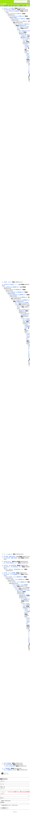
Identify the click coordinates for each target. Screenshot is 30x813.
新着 (10, 5)
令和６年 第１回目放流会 (10, 565)
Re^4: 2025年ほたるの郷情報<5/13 (17, 294)
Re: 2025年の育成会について (10, 562)
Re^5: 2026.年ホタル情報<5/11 (18, 18)
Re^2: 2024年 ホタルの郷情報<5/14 (14, 576)
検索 (13, 5)
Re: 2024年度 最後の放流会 (10, 558)
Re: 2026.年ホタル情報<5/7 (10, 9)
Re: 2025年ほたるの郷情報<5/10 (11, 287)
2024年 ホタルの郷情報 (9, 572)
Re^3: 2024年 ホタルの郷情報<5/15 (16, 579)
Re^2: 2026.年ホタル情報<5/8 (12, 11)
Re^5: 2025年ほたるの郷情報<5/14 (19, 297)
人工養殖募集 (7, 768)
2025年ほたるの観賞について (10, 284)
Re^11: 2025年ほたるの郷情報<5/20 (26, 320)
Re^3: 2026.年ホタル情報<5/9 (14, 13)
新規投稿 (6, 5)
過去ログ (16, 5)
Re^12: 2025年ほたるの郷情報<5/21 (27, 326)
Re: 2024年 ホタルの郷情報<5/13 (12, 574)
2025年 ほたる (7, 282)
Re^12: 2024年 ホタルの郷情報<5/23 (27, 610)
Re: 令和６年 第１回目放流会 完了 (12, 566)
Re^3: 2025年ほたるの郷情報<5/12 (16, 292)
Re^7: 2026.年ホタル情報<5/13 (22, 24)
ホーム (1, 5)
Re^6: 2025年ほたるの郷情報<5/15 (21, 300)
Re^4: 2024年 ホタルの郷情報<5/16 (18, 582)
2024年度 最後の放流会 (9, 556)
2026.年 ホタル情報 (9, 8)
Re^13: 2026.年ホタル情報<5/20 (28, 56)
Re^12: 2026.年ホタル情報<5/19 (27, 46)
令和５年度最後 (7, 763)
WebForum (15, 811)
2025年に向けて (7, 561)
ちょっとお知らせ (8, 554)
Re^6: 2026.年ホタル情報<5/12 (20, 21)
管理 (25, 5)
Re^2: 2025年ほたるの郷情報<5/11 (14, 289)
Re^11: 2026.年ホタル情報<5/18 (26, 40)
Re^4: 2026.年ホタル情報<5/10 (16, 16)
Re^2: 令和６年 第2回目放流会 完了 (15, 569)
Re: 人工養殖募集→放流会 (10, 769)
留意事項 (21, 5)
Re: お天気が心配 (8, 764)
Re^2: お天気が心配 (10, 766)
